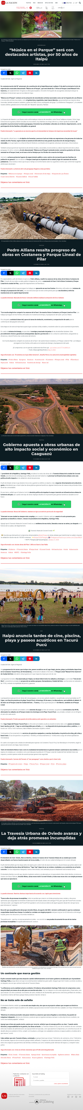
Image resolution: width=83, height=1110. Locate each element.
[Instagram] (76, 1097)
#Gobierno (11, 549)
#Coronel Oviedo (44, 549)
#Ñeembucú (74, 359)
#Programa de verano (15, 764)
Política (41, 245)
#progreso (22, 359)
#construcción (39, 359)
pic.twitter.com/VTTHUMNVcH (60, 347)
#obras (11, 362)
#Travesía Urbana (22, 549)
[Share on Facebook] (4, 73)
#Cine (53, 764)
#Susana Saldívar (21, 177)
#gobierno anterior (64, 1054)
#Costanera (49, 359)
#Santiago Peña (26, 552)
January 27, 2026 (53, 540)
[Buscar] (80, 3)
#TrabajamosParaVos (57, 537)
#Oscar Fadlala (33, 177)
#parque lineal (35, 1054)
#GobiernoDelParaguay (40, 537)
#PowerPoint (16, 1057)
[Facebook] (68, 1097)
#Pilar (67, 359)
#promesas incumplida (49, 1054)
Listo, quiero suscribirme (61, 1083)
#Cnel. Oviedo (12, 1054)
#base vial (45, 362)
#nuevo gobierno (37, 1057)
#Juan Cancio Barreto (8, 177)
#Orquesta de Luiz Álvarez (60, 174)
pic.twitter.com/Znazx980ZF (73, 537)
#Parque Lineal (28, 174)
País (41, 631)
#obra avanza (26, 1057)
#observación (73, 549)
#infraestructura (20, 362)
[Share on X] (10, 73)
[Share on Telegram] (23, 73)
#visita (65, 549)
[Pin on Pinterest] (30, 73)
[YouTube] (80, 1097)
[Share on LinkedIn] (36, 73)
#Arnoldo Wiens (6, 1057)
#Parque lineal (33, 549)
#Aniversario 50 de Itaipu (42, 174)
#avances (30, 359)
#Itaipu (26, 764)
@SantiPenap (42, 535)
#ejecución (4, 362)
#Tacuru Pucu (34, 764)
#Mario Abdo (75, 1054)
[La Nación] (9, 3)
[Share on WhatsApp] (17, 73)
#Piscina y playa (61, 764)
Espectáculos (41, 45)
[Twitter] (72, 1097)
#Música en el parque (15, 174)
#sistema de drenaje (34, 362)
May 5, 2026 (52, 350)
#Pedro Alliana (13, 359)
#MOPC (16, 552)
